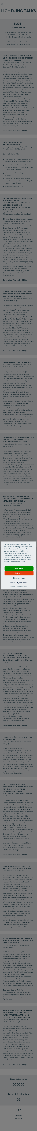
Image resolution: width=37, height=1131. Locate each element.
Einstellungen (19, 578)
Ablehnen (19, 573)
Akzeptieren (19, 568)
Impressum (12, 586)
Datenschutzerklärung (21, 586)
